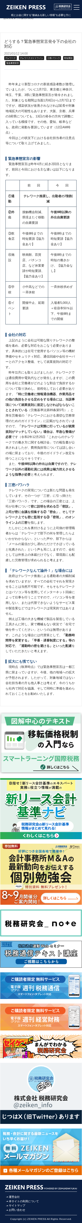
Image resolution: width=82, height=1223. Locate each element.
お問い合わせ (17, 1209)
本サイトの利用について (24, 1201)
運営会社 (14, 1196)
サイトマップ (17, 1205)
